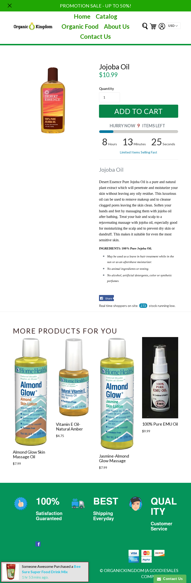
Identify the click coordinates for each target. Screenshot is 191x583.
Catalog (106, 16)
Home (82, 16)
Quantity (106, 88)
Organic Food (80, 26)
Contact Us (95, 36)
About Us (117, 26)
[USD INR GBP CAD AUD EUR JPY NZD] (174, 25)
